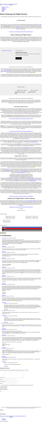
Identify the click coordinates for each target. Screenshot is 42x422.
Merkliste (3, 9)
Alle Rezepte (4, 8)
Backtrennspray (32, 180)
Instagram (38, 143)
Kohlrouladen (26, 147)
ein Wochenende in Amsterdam (31, 200)
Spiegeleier (40, 179)
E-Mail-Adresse (3, 381)
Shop (3, 11)
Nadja (3, 323)
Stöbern (3, 7)
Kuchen (27, 141)
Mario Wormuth (4, 357)
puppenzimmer (4, 329)
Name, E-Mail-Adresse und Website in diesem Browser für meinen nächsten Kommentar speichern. (17, 385)
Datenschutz (4, 419)
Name (1, 379)
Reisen (3, 10)
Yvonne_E (6, 303)
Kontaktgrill (17, 179)
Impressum (4, 418)
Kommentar (2, 377)
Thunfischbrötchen (6, 169)
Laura (3, 348)
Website (1, 383)
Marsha (3, 276)
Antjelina (3, 284)
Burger (18, 152)
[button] (4, 227)
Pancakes (34, 179)
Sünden (1, 71)
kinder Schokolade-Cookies (7, 70)
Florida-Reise (17, 27)
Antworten (4, 246)
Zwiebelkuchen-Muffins (20, 172)
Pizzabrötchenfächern (25, 170)
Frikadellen (31, 179)
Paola (3, 296)
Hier (41, 24)
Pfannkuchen (33, 141)
